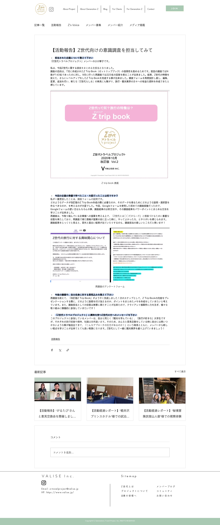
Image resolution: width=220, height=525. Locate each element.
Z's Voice (73, 25)
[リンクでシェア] (67, 350)
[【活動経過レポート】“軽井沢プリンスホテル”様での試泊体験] (110, 391)
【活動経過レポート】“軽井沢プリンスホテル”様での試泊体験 (110, 414)
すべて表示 (180, 371)
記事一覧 (39, 25)
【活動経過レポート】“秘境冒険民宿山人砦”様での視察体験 (162, 413)
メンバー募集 (93, 25)
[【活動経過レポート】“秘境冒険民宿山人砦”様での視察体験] (162, 391)
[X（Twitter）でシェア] (59, 350)
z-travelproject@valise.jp (64, 488)
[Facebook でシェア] (51, 350)
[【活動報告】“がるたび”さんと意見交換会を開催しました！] (57, 391)
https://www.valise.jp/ (60, 492)
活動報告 (56, 25)
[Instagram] (51, 9)
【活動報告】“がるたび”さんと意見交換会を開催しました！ (56, 414)
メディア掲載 (137, 25)
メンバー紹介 (115, 25)
